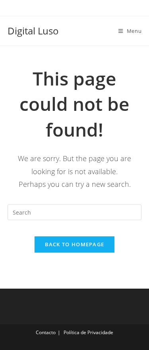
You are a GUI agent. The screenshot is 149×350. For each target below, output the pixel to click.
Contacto (46, 332)
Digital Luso (33, 30)
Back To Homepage (74, 244)
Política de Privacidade (88, 332)
